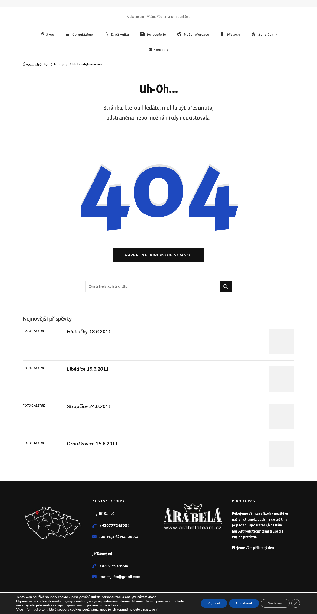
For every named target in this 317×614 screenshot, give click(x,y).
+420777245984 (114, 525)
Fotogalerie (34, 331)
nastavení (150, 610)
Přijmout (213, 603)
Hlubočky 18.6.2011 (89, 332)
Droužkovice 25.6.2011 (92, 444)
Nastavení (275, 603)
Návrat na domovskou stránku (158, 255)
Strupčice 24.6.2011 (89, 406)
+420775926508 (114, 566)
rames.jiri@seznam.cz (118, 536)
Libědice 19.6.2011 (88, 369)
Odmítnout (244, 603)
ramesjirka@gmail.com (119, 577)
